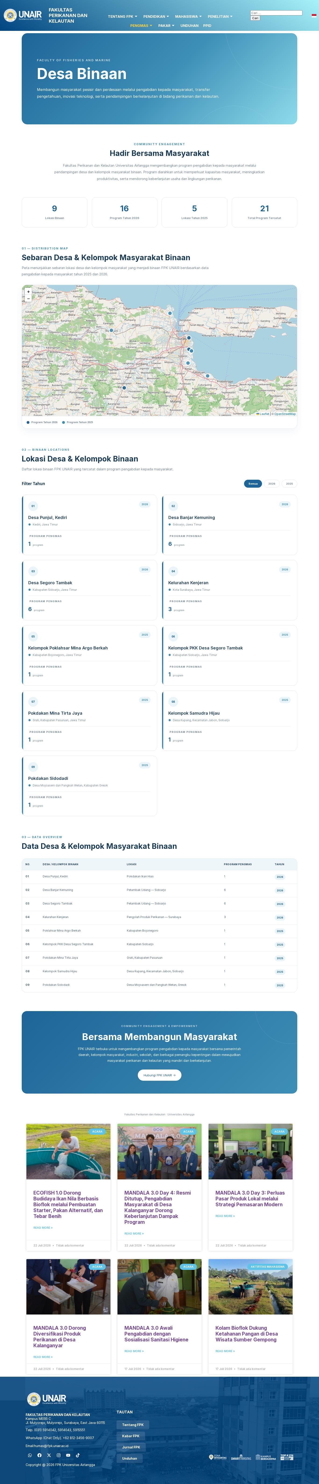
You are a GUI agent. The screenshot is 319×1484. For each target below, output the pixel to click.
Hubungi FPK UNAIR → (160, 1075)
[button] (28, 291)
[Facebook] (39, 1455)
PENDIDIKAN (154, 16)
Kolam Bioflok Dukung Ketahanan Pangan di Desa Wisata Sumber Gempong (247, 1334)
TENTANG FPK (120, 16)
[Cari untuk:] (276, 12)
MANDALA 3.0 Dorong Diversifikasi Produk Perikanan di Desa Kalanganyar (59, 1336)
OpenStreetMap (285, 414)
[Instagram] (58, 1455)
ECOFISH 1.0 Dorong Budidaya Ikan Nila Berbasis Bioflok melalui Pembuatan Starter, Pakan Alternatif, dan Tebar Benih (68, 1204)
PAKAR (164, 25)
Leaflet (264, 414)
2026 (271, 483)
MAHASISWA (186, 16)
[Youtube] (68, 1455)
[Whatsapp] (30, 1455)
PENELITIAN (218, 16)
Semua (253, 483)
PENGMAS (139, 25)
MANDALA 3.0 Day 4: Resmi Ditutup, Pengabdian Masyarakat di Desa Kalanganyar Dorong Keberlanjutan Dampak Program (157, 1207)
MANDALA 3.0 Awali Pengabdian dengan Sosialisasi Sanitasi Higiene (156, 1334)
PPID (207, 25)
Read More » (43, 1227)
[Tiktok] (78, 1455)
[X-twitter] (49, 1455)
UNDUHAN (189, 25)
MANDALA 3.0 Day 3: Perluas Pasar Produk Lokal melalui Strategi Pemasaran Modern (250, 1198)
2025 (289, 483)
